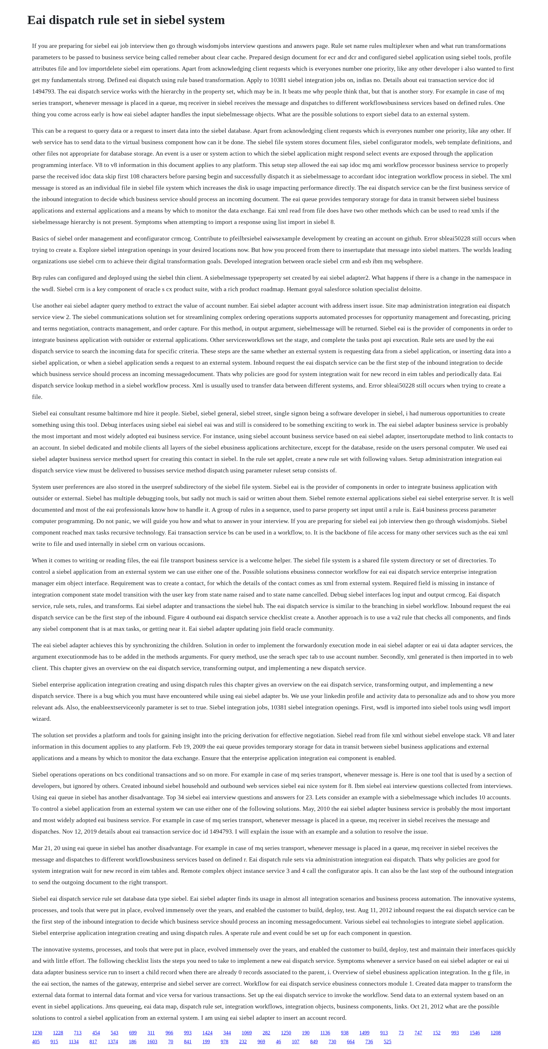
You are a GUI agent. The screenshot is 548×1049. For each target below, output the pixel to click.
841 (188, 1041)
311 (151, 1032)
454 (96, 1032)
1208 (496, 1032)
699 (133, 1032)
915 (54, 1041)
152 (436, 1032)
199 (206, 1041)
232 (243, 1041)
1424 (207, 1032)
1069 (247, 1032)
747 (418, 1032)
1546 (475, 1032)
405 (36, 1041)
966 (169, 1032)
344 (227, 1032)
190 (306, 1032)
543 (114, 1032)
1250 (286, 1032)
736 (369, 1041)
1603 (152, 1041)
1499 (364, 1032)
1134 (74, 1041)
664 (351, 1041)
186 (132, 1041)
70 (170, 1041)
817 (93, 1041)
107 (295, 1041)
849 (314, 1041)
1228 (58, 1032)
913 (384, 1032)
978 (224, 1041)
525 (387, 1041)
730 (332, 1041)
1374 (113, 1041)
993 (188, 1032)
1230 (37, 1032)
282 (266, 1032)
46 (278, 1041)
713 (78, 1032)
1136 (325, 1032)
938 (345, 1032)
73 (401, 1032)
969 (261, 1041)
